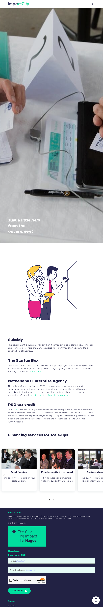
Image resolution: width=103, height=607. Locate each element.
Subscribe (17, 590)
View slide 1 (49, 500)
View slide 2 (53, 500)
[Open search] (93, 4)
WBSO (15, 410)
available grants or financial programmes (50, 395)
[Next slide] (99, 475)
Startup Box (35, 371)
